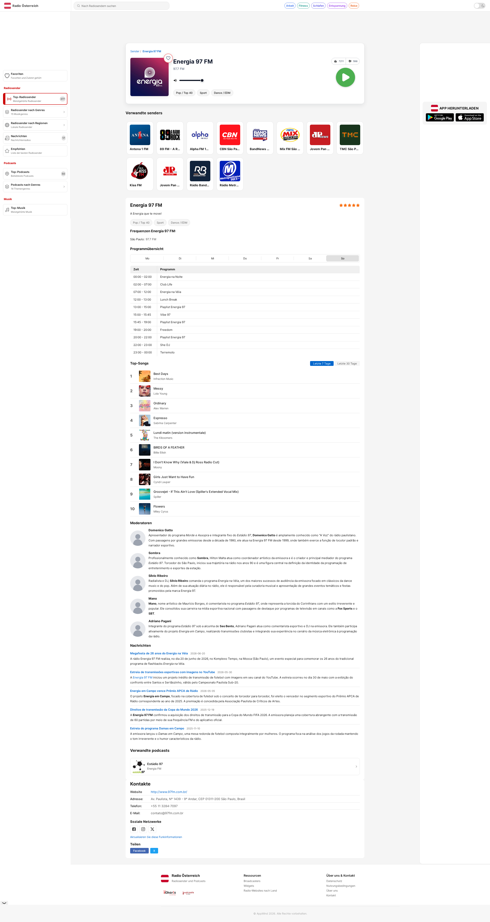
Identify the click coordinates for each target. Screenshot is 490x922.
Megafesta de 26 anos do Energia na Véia (159, 653)
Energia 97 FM (152, 51)
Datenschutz (334, 881)
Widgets (249, 885)
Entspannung (337, 5)
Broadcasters (252, 881)
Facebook (139, 850)
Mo (147, 258)
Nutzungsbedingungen (340, 885)
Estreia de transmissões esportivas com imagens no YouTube (172, 672)
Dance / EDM (222, 92)
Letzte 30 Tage (347, 363)
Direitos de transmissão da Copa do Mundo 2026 (164, 709)
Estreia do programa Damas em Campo (157, 728)
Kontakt (331, 895)
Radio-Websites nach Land (260, 890)
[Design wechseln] (479, 6)
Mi (212, 258)
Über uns (332, 890)
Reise (353, 5)
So (342, 258)
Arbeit (290, 5)
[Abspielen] (345, 77)
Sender (134, 51)
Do (245, 258)
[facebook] (134, 829)
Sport (203, 92)
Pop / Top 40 (184, 92)
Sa (310, 258)
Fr (277, 258)
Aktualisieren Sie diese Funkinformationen (156, 837)
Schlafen (318, 5)
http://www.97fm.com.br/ (169, 792)
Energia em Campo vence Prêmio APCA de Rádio (164, 690)
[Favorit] (168, 58)
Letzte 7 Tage (322, 363)
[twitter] (152, 829)
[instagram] (143, 829)
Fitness (303, 5)
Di (180, 258)
